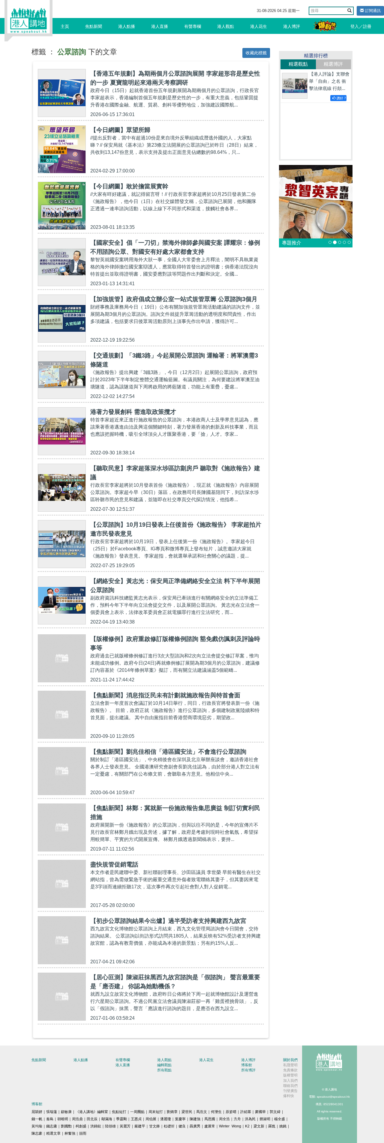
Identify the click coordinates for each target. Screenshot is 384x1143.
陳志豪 (37, 1133)
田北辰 (92, 1119)
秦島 (49, 1119)
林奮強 (69, 1133)
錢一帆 (37, 1119)
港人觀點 (225, 26)
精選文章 (53, 1133)
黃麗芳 (125, 1126)
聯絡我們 (290, 1086)
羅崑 (271, 1126)
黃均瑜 (37, 1126)
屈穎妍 (37, 1112)
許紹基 (245, 1112)
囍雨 (82, 1133)
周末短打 (155, 1112)
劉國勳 (66, 1126)
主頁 (65, 26)
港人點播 (126, 26)
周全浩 (224, 1119)
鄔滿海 (106, 1119)
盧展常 (209, 1126)
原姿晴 (231, 1112)
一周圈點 (137, 1112)
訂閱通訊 (372, 10)
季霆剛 (121, 1119)
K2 (247, 1126)
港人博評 (291, 26)
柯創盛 (81, 1126)
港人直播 (159, 26)
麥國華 (260, 1112)
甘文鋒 (154, 1126)
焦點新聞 (93, 26)
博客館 (246, 1065)
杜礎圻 (169, 1126)
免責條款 (290, 1070)
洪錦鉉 (95, 1126)
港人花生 (258, 26)
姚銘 (282, 1126)
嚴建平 (139, 1126)
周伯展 (151, 1119)
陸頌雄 (110, 1126)
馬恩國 (209, 1119)
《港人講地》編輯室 (92, 1112)
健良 (182, 1126)
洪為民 (250, 1119)
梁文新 (259, 1126)
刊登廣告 (290, 1091)
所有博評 (248, 1070)
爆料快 (288, 1096)
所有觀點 (164, 1070)
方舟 (237, 1119)
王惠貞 (136, 1119)
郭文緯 (275, 1112)
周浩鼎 (77, 1119)
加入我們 (290, 1081)
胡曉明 (62, 1119)
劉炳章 (172, 1112)
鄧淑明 (265, 1119)
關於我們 (290, 1060)
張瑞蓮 (51, 1112)
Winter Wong (230, 1126)
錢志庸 (51, 1126)
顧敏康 (66, 1112)
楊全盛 (279, 1119)
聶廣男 (195, 1126)
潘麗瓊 (165, 1119)
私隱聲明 (290, 1065)
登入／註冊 (360, 26)
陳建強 (195, 1119)
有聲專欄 (192, 26)
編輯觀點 (164, 1065)
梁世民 (187, 1112)
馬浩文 (201, 1112)
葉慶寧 (180, 1119)
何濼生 (216, 1112)
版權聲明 (290, 1075)
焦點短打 (119, 1112)
